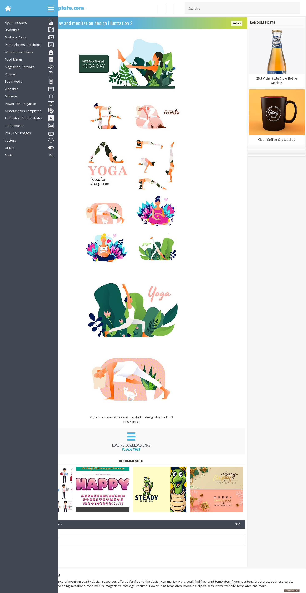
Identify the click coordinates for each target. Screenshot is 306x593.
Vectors (237, 23)
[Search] (295, 8)
